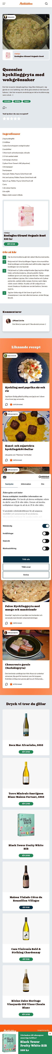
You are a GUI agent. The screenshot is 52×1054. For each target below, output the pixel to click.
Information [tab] (26, 484)
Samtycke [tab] (9, 484)
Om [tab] (42, 484)
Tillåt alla (26, 559)
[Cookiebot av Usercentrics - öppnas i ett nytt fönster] (38, 477)
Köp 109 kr (26, 752)
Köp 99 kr (26, 907)
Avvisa (26, 575)
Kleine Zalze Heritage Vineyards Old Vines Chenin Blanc (26, 1004)
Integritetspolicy (43, 1030)
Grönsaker (7, 101)
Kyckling (17, 101)
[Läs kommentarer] (5, 107)
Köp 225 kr (11, 244)
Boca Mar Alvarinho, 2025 (26, 745)
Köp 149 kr (26, 1014)
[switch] (45, 533)
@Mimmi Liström (18, 321)
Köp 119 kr (26, 804)
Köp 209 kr (26, 855)
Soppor (26, 101)
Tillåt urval (26, 567)
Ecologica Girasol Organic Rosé (29, 56)
